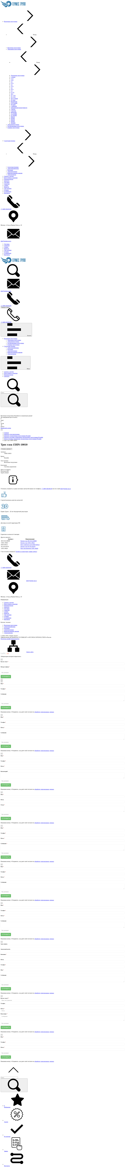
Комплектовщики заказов (14, 352)
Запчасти (6, 376)
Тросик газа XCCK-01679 (27, 546)
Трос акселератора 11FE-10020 (29, 548)
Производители (8, 375)
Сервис (6, 247)
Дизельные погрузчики (14, 340)
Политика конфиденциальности (10, 639)
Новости (6, 248)
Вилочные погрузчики (10, 625)
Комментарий (4, 771)
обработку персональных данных (44, 712)
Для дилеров (7, 250)
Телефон (3, 688)
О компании (7, 253)
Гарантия (6, 245)
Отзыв (2, 805)
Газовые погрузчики (13, 344)
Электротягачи (11, 354)
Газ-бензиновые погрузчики (15, 343)
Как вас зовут (4, 661)
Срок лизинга (4, 944)
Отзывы (6, 251)
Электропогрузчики (13, 341)
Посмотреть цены (6, 428)
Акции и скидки (9, 371)
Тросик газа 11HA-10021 (27, 543)
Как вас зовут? (4, 998)
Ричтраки (10, 349)
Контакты (7, 254)
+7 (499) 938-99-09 (6, 209)
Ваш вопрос (4, 1013)
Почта (2, 727)
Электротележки (12, 351)
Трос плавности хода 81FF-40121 (30, 544)
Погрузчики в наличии (11, 373)
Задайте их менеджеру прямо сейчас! (26, 551)
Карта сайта (29, 652)
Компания (3, 954)
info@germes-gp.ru (6, 241)
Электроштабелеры (13, 348)
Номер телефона (5, 666)
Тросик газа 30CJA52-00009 (28, 541)
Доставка (6, 244)
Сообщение (3, 694)
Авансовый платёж (5, 949)
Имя (2, 683)
